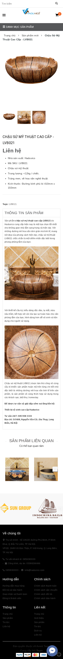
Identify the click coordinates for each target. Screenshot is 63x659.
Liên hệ (6, 626)
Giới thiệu (39, 618)
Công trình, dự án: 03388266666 (24, 563)
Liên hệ (38, 635)
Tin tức (6, 622)
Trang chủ (39, 614)
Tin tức (37, 626)
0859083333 (12, 570)
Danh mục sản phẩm (19, 27)
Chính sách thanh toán (45, 586)
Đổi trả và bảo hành (12, 590)
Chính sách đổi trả (43, 594)
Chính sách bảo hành (44, 598)
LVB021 (13, 204)
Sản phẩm (39, 622)
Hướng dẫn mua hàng (14, 586)
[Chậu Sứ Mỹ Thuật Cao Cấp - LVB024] (17, 469)
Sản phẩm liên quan (31, 440)
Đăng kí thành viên (12, 598)
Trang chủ (8, 614)
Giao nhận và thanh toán (15, 594)
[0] (57, 15)
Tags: (6, 204)
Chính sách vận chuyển (45, 590)
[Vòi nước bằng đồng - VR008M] (46, 469)
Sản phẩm (8, 618)
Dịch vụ (38, 630)
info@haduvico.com (34, 570)
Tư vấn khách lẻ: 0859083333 (20, 559)
